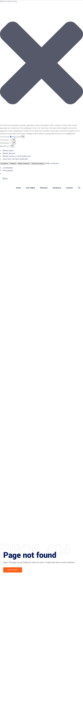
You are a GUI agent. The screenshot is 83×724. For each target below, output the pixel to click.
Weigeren (13, 163)
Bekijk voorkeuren (23, 163)
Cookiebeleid (8, 168)
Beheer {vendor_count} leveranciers (17, 156)
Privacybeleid (8, 170)
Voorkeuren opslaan (38, 163)
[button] (41, 63)
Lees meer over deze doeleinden (15, 159)
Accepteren (4, 163)
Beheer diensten (9, 153)
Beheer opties (8, 150)
